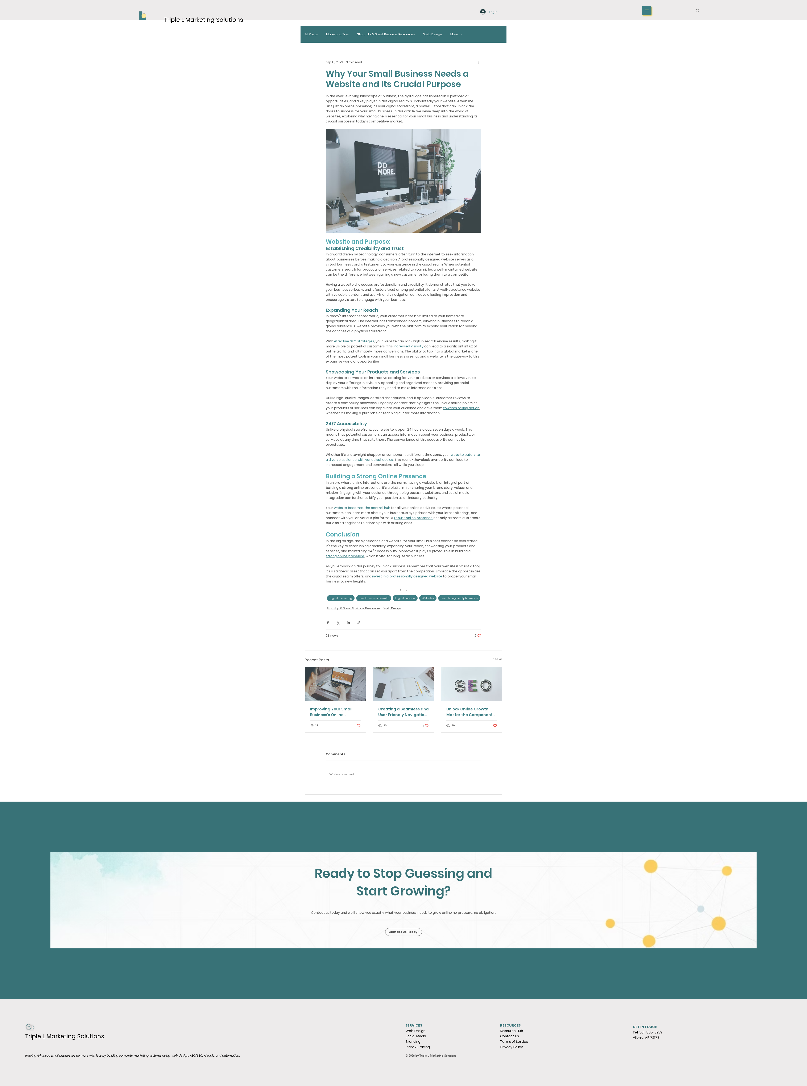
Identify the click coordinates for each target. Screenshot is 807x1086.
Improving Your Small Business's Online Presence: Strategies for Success (334, 712)
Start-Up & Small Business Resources (386, 34)
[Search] (697, 11)
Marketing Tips (337, 34)
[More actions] (478, 62)
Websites (428, 598)
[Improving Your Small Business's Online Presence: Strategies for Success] (335, 684)
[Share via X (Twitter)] (338, 623)
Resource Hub (511, 1030)
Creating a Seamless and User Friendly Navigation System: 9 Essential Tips (403, 712)
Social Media (416, 1036)
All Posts (311, 34)
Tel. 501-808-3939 (647, 1032)
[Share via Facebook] (328, 623)
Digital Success (405, 598)
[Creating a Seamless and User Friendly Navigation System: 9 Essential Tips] (403, 684)
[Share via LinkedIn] (348, 623)
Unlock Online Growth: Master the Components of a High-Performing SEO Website (471, 712)
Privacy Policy (511, 1047)
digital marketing (341, 598)
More (454, 34)
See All (497, 659)
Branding (413, 1041)
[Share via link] (359, 623)
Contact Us (509, 1036)
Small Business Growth (374, 598)
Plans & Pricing (418, 1047)
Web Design (432, 34)
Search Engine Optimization (459, 598)
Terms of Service (514, 1041)
